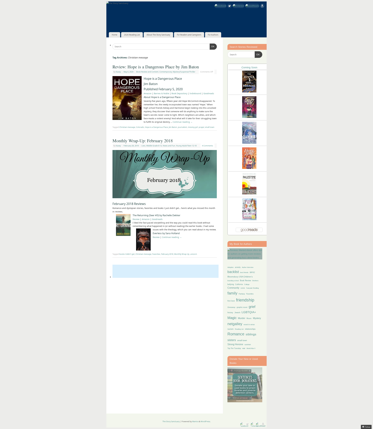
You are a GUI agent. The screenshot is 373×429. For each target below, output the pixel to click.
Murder (241, 318)
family (232, 293)
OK (212, 46)
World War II (251, 348)
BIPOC (252, 272)
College (246, 284)
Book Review (245, 280)
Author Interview (247, 267)
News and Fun (169, 145)
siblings (251, 334)
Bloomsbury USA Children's (240, 276)
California (239, 284)
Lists (143, 145)
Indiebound (195, 93)
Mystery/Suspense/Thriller (184, 72)
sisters (231, 340)
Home (114, 34)
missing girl (193, 127)
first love (231, 301)
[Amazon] (262, 6)
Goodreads (208, 93)
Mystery (257, 318)
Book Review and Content (147, 72)
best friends (244, 272)
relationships (250, 329)
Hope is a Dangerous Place (156, 127)
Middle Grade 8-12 (154, 145)
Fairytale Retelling (252, 288)
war (243, 348)
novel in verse (249, 324)
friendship (245, 300)
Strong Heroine (235, 344)
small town (209, 127)
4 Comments (207, 145)
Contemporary (165, 72)
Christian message (127, 127)
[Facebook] (220, 6)
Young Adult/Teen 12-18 (186, 145)
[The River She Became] (249, 91)
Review (136, 219)
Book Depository (179, 93)
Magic (232, 318)
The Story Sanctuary (171, 421)
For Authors (213, 34)
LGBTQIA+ (249, 312)
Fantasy (242, 294)
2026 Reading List (132, 34)
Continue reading (182, 122)
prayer (201, 127)
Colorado (140, 127)
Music (249, 318)
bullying (230, 284)
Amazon (148, 93)
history (230, 312)
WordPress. (206, 421)
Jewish (237, 312)
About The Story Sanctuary (158, 34)
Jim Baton (173, 127)
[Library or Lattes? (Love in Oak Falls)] (249, 168)
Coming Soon (249, 67)
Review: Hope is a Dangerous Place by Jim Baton (155, 67)
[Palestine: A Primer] (249, 193)
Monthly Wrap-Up (181, 254)
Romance (235, 334)
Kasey (118, 72)
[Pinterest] (238, 6)
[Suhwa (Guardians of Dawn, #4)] (249, 143)
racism (230, 329)
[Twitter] (229, 6)
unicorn (193, 254)
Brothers (255, 280)
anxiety (238, 267)
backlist (233, 272)
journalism (182, 127)
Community (233, 288)
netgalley (234, 324)
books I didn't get (127, 254)
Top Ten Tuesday (234, 348)
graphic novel (242, 307)
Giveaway (231, 307)
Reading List (239, 329)
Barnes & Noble (161, 93)
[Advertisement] (165, 271)
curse (243, 288)
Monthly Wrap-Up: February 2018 (142, 140)
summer (247, 344)
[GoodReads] (252, 6)
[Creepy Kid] (249, 117)
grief (252, 307)
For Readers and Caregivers (189, 34)
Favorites (156, 254)
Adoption (230, 267)
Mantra (195, 421)
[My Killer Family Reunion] (249, 219)
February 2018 (167, 254)
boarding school (233, 280)
